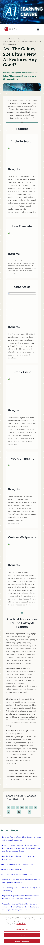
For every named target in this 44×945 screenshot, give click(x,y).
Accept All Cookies (22, 941)
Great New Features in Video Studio (17, 874)
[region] (22, 930)
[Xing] (19, 812)
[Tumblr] (31, 807)
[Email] (29, 812)
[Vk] (8, 812)
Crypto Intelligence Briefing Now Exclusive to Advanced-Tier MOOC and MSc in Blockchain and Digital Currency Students (20, 907)
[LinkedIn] (22, 807)
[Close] (40, 918)
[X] (13, 807)
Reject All (22, 935)
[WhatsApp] (26, 807)
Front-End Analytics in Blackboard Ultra (18, 864)
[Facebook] (8, 807)
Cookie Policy (21, 924)
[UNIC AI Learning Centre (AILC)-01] (12, 27)
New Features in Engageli (12, 869)
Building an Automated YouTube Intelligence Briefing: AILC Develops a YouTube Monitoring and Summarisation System (21, 848)
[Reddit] (17, 807)
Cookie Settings (22, 929)
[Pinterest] (35, 807)
